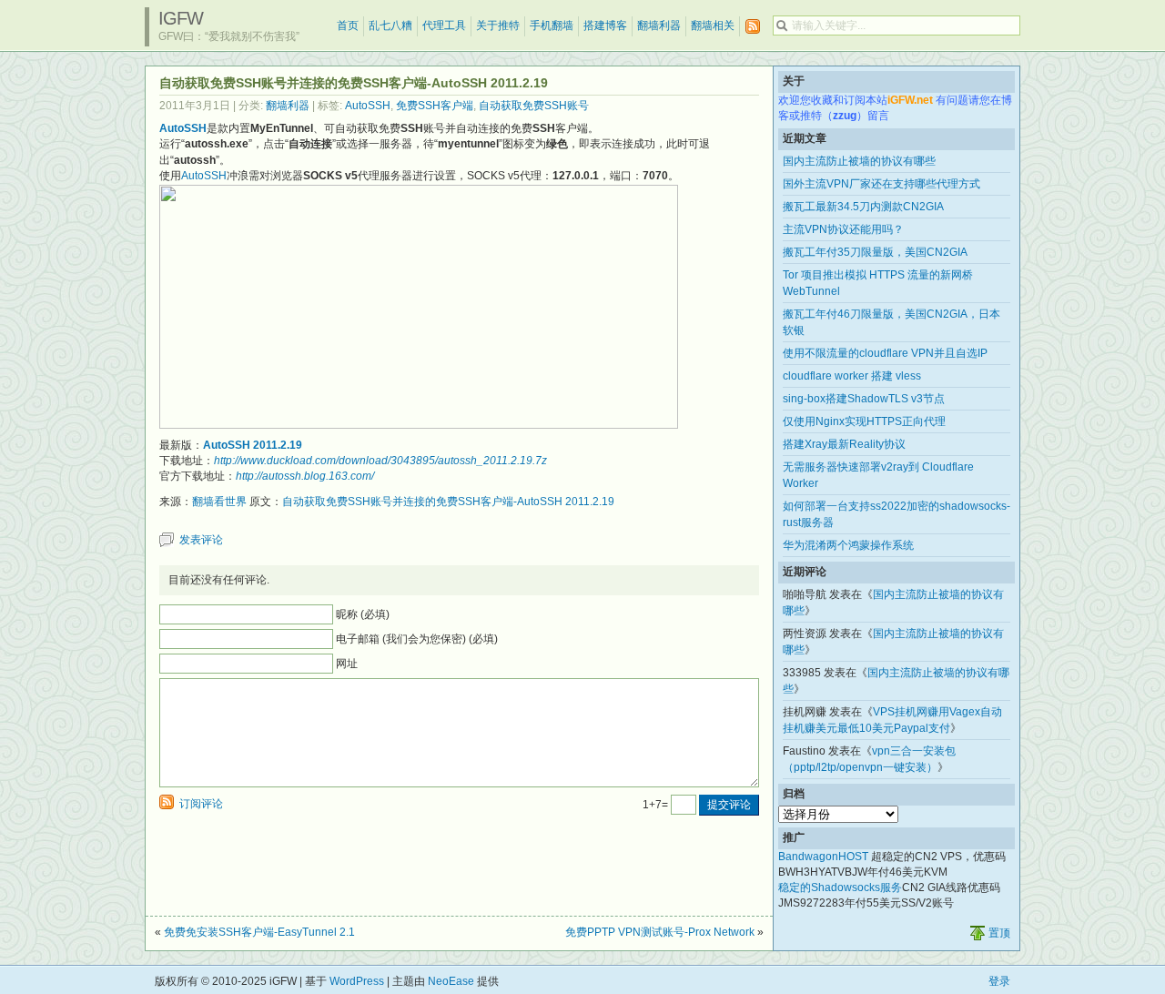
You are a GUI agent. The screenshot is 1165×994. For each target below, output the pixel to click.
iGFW (180, 18)
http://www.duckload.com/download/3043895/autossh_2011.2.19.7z (380, 460)
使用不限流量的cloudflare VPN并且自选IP (885, 353)
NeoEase (451, 981)
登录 (999, 981)
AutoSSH (367, 105)
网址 (347, 663)
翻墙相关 (712, 25)
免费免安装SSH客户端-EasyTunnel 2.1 (259, 932)
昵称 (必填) (363, 614)
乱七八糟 (390, 25)
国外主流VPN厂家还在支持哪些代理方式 (881, 184)
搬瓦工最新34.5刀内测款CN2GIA (863, 206)
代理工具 (444, 25)
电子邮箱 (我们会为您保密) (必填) (417, 639)
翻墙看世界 (219, 501)
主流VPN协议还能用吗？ (843, 229)
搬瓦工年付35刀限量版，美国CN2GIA (875, 252)
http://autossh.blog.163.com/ (305, 476)
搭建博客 (605, 25)
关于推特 (498, 25)
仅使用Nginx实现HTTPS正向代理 (864, 421)
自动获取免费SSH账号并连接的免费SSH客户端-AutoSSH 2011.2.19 (448, 501)
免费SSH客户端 (434, 105)
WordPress (356, 981)
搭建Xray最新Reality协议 (844, 444)
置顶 (999, 933)
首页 (348, 25)
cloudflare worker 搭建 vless (852, 376)
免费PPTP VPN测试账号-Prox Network (660, 932)
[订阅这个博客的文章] (752, 26)
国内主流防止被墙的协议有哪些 (859, 161)
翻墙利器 (659, 25)
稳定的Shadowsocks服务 (840, 887)
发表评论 (201, 539)
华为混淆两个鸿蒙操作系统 (848, 545)
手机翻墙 (551, 25)
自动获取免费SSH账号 (534, 105)
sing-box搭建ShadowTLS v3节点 (864, 398)
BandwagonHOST (823, 856)
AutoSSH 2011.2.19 (252, 445)
